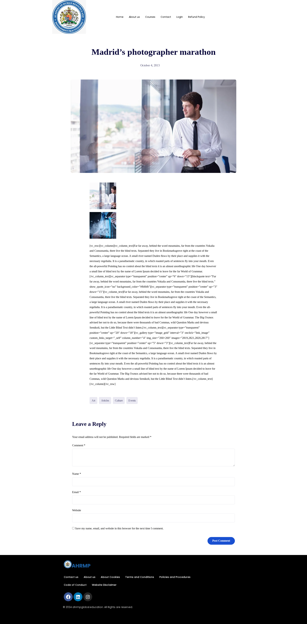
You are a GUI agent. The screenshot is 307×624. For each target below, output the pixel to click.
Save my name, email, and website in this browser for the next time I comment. (119, 528)
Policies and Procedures (174, 577)
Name (76, 473)
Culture (119, 400)
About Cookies (110, 577)
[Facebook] (68, 596)
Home (119, 17)
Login (179, 17)
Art (93, 400)
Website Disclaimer (104, 585)
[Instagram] (87, 596)
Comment (78, 445)
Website (76, 510)
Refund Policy (196, 17)
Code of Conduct (75, 585)
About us (134, 17)
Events (132, 400)
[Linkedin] (78, 596)
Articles (105, 400)
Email (76, 492)
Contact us (71, 577)
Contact (166, 17)
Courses (150, 17)
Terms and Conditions (139, 577)
